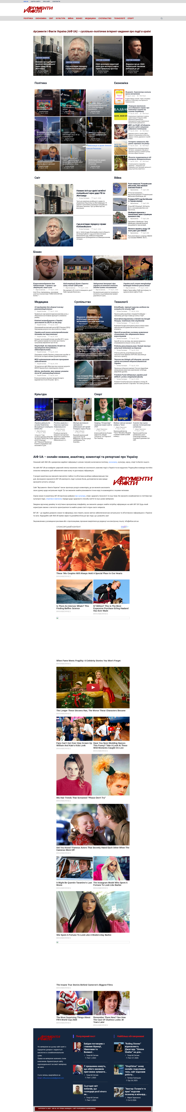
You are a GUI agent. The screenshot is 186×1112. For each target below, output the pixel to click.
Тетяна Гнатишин (43, 71)
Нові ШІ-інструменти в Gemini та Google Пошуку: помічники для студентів (132, 320)
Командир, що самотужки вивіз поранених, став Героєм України (91, 348)
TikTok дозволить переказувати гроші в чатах (71, 107)
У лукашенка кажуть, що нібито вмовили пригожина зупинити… (95, 1069)
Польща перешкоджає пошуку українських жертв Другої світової (46, 162)
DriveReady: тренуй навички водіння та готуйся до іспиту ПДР (131, 308)
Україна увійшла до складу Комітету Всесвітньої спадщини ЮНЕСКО (44, 426)
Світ (51, 18)
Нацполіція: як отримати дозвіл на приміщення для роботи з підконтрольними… (50, 348)
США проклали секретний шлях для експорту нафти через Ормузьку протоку (107, 66)
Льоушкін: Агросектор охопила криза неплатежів (138, 93)
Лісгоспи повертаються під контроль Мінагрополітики (139, 158)
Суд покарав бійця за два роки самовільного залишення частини (92, 377)
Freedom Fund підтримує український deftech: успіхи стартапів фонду (130, 376)
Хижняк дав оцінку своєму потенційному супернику (142, 425)
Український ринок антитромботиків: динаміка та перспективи (51, 333)
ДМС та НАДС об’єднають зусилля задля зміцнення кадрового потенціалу (139, 127)
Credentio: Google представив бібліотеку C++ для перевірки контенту (97, 106)
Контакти (56, 1)
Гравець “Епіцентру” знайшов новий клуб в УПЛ (103, 425)
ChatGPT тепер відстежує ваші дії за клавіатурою (71, 135)
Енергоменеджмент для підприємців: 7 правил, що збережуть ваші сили (44, 285)
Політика (28, 18)
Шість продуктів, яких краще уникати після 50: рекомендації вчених (51, 372)
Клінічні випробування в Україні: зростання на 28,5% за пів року (49, 321)
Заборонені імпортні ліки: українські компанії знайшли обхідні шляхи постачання (105, 285)
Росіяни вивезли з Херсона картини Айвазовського (61, 425)
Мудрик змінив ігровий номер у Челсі (123, 424)
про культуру (80, 496)
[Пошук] (161, 18)
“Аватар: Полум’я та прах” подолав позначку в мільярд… (136, 1091)
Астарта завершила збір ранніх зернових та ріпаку (138, 142)
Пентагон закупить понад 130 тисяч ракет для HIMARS (139, 230)
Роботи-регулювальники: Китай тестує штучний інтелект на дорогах (132, 347)
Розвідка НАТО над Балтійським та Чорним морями (140, 200)
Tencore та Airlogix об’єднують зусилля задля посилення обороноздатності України (131, 361)
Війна (70, 18)
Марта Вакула (83, 324)
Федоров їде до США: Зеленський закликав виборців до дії (135, 66)
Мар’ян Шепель (134, 190)
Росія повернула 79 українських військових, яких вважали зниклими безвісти (140, 186)
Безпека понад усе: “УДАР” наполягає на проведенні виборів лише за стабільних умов (73, 161)
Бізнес (79, 18)
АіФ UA (26, 1)
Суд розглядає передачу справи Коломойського (76, 67)
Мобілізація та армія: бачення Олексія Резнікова (97, 162)
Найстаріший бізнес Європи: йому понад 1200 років (76, 284)
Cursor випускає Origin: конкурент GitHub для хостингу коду (46, 135)
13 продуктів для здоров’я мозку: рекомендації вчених (49, 308)
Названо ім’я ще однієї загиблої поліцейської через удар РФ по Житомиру (45, 65)
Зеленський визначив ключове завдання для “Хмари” (97, 135)
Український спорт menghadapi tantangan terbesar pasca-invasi (137, 284)
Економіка (41, 18)
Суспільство (104, 18)
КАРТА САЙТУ (35, 1)
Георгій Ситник (43, 111)
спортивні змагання (54, 499)
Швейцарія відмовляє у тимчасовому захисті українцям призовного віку (140, 214)
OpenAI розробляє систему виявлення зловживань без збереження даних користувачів (131, 334)
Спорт (131, 18)
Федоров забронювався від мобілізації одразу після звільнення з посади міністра (90, 319)
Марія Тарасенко (102, 429)
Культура (60, 18)
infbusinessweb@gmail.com (53, 1078)
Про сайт (46, 1)
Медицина (90, 18)
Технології (119, 18)
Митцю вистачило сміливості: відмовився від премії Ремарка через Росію (81, 426)
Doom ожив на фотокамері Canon (44, 108)
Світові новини (42, 58)
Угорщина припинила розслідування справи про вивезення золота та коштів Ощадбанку (138, 108)
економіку (113, 462)
